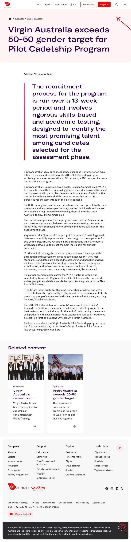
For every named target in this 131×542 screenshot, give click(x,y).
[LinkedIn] (117, 488)
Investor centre (15, 461)
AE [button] (74, 4)
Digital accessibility (46, 478)
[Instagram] (112, 488)
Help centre (42, 452)
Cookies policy (65, 502)
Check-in (98, 461)
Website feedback (23, 514)
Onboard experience (75, 474)
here (102, 323)
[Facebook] (106, 488)
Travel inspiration (74, 456)
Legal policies (99, 502)
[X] (122, 488)
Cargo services (101, 465)
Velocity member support (48, 469)
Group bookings (73, 465)
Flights (69, 461)
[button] (39, 4)
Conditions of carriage (18, 502)
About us (12, 452)
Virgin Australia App (103, 470)
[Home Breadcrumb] (10, 19)
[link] (19, 19)
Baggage (41, 473)
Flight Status (100, 452)
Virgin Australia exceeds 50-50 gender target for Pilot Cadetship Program (59, 39)
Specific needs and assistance (46, 463)
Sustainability (82, 502)
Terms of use (49, 502)
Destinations (72, 452)
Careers (11, 456)
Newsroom (13, 465)
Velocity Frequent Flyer (18, 474)
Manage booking (102, 456)
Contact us (42, 456)
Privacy (35, 502)
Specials (69, 470)
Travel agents (14, 470)
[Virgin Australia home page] (7, 4)
